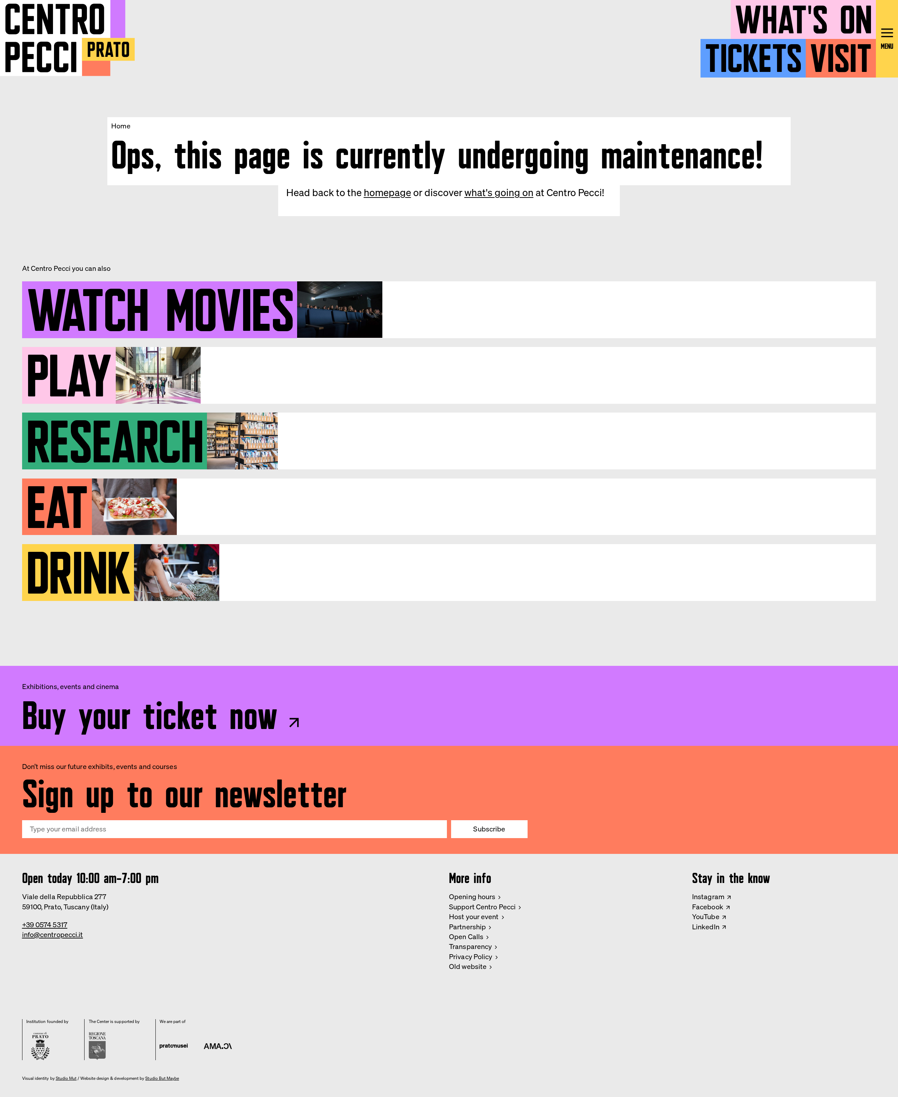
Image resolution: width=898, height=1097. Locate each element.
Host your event (474, 916)
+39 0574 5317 (44, 924)
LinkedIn (705, 926)
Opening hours (472, 896)
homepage (387, 192)
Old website (468, 966)
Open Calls (466, 936)
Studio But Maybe (162, 1078)
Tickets (753, 54)
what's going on (499, 192)
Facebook (707, 906)
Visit (841, 54)
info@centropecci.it (52, 934)
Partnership (467, 926)
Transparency (470, 946)
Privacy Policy (470, 956)
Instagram (708, 896)
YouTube (705, 916)
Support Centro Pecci (482, 906)
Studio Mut (66, 1078)
